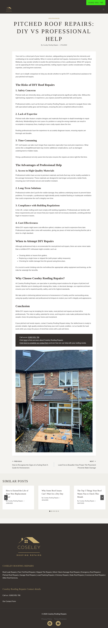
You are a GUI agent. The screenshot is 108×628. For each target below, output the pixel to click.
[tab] (49, 511)
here (25, 340)
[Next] (102, 497)
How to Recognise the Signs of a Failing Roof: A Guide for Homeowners (30, 465)
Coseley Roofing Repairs (50, 45)
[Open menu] (103, 9)
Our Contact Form (9, 601)
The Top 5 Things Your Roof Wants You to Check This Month (89, 493)
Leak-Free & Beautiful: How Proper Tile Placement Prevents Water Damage (77, 465)
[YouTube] (58, 623)
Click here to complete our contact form (34, 343)
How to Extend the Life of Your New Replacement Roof (17, 493)
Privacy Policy (46, 619)
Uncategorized (54, 18)
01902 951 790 (95, 3)
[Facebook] (49, 623)
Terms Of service (60, 619)
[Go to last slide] (6, 497)
